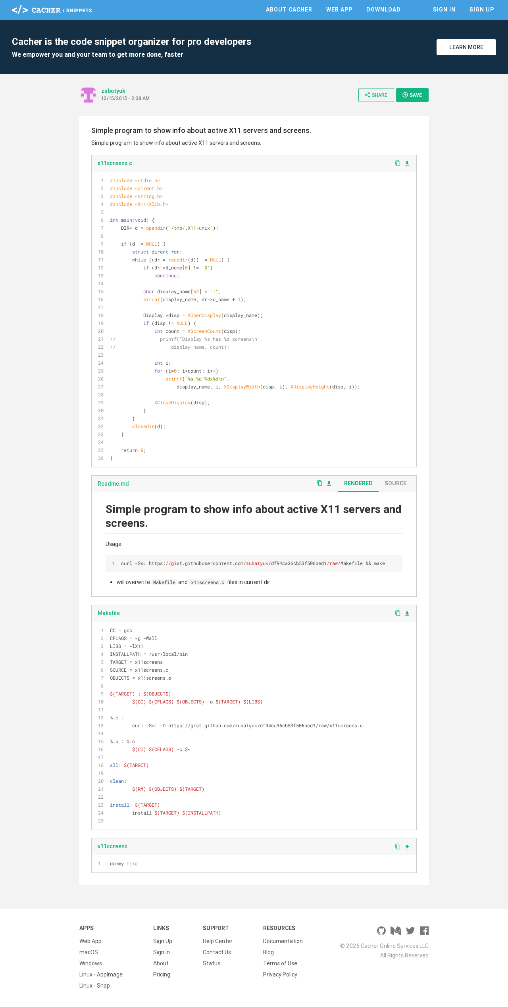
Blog (268, 952)
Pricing (161, 974)
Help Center (218, 941)
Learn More (466, 47)
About (161, 963)
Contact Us (217, 952)
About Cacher (289, 9)
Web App (339, 9)
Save (412, 95)
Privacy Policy (280, 974)
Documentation (283, 941)
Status (211, 963)
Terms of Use (280, 963)
